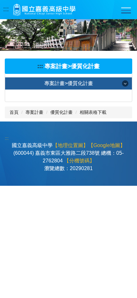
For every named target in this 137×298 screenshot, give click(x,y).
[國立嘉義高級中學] (44, 9)
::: (6, 9)
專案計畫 (34, 112)
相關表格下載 (93, 112)
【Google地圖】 (106, 145)
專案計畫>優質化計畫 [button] (68, 83)
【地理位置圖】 (70, 145)
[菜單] (125, 10)
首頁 (14, 112)
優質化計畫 (61, 112)
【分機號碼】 (79, 160)
